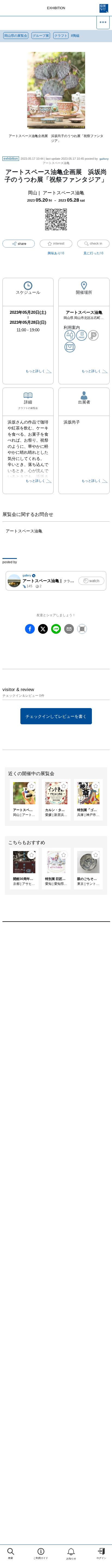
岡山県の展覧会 (15, 36)
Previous (4, 802)
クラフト (60, 36)
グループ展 (41, 36)
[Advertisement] (56, 997)
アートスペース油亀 (63, 192)
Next (108, 802)
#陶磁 (75, 36)
